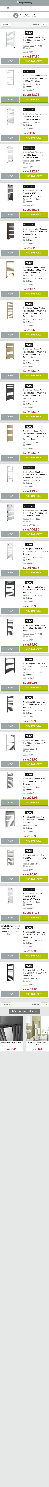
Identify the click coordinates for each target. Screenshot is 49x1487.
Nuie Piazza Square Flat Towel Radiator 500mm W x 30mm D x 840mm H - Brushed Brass (34, 353)
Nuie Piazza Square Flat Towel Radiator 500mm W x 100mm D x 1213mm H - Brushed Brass (34, 435)
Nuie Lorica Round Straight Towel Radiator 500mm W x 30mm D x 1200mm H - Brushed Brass (34, 312)
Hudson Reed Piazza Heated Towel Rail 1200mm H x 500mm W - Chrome (35, 155)
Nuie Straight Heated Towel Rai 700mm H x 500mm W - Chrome (34, 819)
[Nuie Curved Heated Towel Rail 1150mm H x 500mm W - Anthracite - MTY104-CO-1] (10, 627)
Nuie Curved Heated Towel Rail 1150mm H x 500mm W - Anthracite (35, 628)
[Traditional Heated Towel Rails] (37, 1028)
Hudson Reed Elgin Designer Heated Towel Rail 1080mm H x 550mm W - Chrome (35, 513)
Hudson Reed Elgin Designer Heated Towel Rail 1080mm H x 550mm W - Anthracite (35, 231)
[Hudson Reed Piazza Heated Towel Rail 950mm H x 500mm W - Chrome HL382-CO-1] (10, 116)
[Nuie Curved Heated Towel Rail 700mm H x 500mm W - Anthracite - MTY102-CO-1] (10, 589)
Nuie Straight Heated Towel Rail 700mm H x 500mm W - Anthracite (35, 666)
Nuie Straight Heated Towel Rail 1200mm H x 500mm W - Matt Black (35, 973)
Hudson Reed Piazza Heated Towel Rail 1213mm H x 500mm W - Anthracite (35, 193)
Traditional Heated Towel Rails (37, 1044)
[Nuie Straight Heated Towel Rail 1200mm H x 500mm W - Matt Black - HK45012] (10, 972)
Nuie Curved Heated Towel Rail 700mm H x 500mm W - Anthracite (35, 589)
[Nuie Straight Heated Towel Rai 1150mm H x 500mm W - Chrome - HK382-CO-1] (10, 857)
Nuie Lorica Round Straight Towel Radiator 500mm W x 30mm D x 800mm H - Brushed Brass (34, 271)
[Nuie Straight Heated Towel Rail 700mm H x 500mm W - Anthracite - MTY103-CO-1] (10, 665)
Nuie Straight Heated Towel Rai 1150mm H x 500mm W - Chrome (35, 858)
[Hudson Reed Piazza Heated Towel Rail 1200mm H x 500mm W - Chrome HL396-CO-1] (10, 154)
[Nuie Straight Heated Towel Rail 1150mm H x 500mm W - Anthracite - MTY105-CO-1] (10, 704)
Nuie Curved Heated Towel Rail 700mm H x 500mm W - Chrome (35, 743)
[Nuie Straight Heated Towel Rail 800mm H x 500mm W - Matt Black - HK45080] (10, 934)
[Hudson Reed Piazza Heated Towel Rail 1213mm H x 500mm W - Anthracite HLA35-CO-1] (10, 192)
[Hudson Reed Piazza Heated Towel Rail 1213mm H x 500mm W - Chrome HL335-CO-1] (10, 895)
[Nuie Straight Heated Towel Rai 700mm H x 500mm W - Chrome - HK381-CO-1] (10, 819)
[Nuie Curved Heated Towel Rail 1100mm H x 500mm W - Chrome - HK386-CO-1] (10, 780)
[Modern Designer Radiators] (11, 1028)
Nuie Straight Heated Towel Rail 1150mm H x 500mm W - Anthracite (35, 704)
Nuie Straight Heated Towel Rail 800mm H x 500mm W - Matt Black (35, 934)
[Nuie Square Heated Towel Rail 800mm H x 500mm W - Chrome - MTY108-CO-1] (10, 39)
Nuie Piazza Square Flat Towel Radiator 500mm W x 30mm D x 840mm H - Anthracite (34, 394)
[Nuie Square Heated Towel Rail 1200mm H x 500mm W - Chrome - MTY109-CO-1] (10, 550)
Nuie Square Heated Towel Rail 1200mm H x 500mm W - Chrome (35, 551)
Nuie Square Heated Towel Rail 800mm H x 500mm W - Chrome (35, 40)
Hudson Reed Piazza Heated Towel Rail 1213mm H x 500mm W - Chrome (35, 896)
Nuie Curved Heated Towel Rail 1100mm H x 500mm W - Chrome (35, 781)
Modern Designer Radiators (11, 1042)
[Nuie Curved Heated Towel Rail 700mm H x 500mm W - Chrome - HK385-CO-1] (10, 742)
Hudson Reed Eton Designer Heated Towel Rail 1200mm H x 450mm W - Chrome (35, 474)
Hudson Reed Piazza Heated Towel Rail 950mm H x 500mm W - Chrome (35, 116)
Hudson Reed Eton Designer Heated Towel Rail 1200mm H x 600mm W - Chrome (35, 78)
